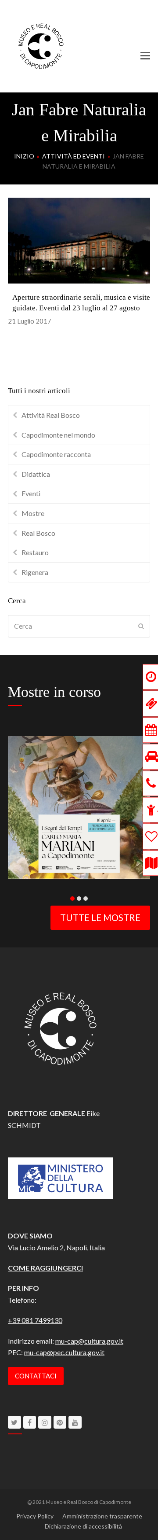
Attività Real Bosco (51, 415)
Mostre (33, 513)
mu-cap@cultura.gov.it (89, 1341)
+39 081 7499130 (35, 1320)
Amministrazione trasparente (102, 1516)
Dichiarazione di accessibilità (83, 1526)
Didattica (36, 474)
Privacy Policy (35, 1516)
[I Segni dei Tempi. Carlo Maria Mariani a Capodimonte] (79, 806)
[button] (145, 55)
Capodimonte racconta (56, 454)
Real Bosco (38, 533)
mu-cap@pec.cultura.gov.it (64, 1352)
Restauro (35, 552)
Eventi (31, 493)
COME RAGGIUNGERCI (45, 1268)
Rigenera (35, 572)
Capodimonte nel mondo (58, 435)
